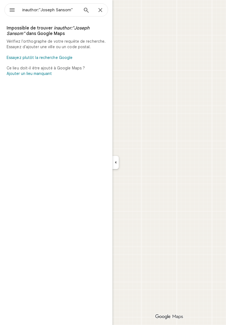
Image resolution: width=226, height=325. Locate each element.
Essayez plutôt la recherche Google (39, 57)
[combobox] (50, 10)
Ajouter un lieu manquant (29, 73)
